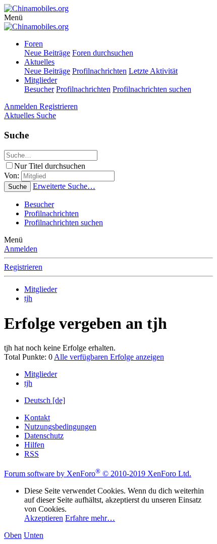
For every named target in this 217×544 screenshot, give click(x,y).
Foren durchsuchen (102, 52)
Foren (33, 43)
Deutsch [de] (44, 400)
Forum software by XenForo (97, 473)
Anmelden (20, 248)
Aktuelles (39, 62)
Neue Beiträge (47, 52)
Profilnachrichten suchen (152, 89)
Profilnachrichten (99, 71)
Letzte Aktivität (153, 71)
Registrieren (23, 267)
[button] (13, 17)
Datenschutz (44, 435)
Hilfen (34, 444)
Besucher (39, 89)
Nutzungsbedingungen (60, 426)
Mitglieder (40, 80)
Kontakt (37, 417)
